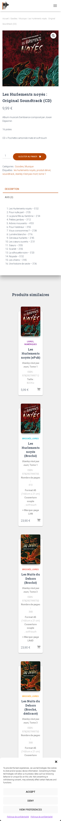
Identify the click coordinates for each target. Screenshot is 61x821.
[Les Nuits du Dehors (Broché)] (30, 549)
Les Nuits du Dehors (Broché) (30, 578)
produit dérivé (43, 170)
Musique (23, 18)
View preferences (30, 809)
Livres (30, 341)
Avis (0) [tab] (9, 197)
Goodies (13, 18)
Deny (30, 800)
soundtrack (8, 174)
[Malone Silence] (6, 6)
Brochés (26, 438)
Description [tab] (12, 189)
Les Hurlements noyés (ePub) (30, 353)
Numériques (30, 344)
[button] (56, 761)
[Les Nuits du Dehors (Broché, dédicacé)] (30, 676)
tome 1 (42, 174)
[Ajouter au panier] (38, 389)
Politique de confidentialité (18, 817)
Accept (30, 791)
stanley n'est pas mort (26, 174)
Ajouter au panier (27, 156)
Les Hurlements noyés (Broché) (31, 450)
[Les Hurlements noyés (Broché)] (30, 418)
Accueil (5, 18)
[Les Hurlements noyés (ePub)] (30, 321)
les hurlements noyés (25, 170)
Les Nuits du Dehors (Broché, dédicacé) (30, 707)
